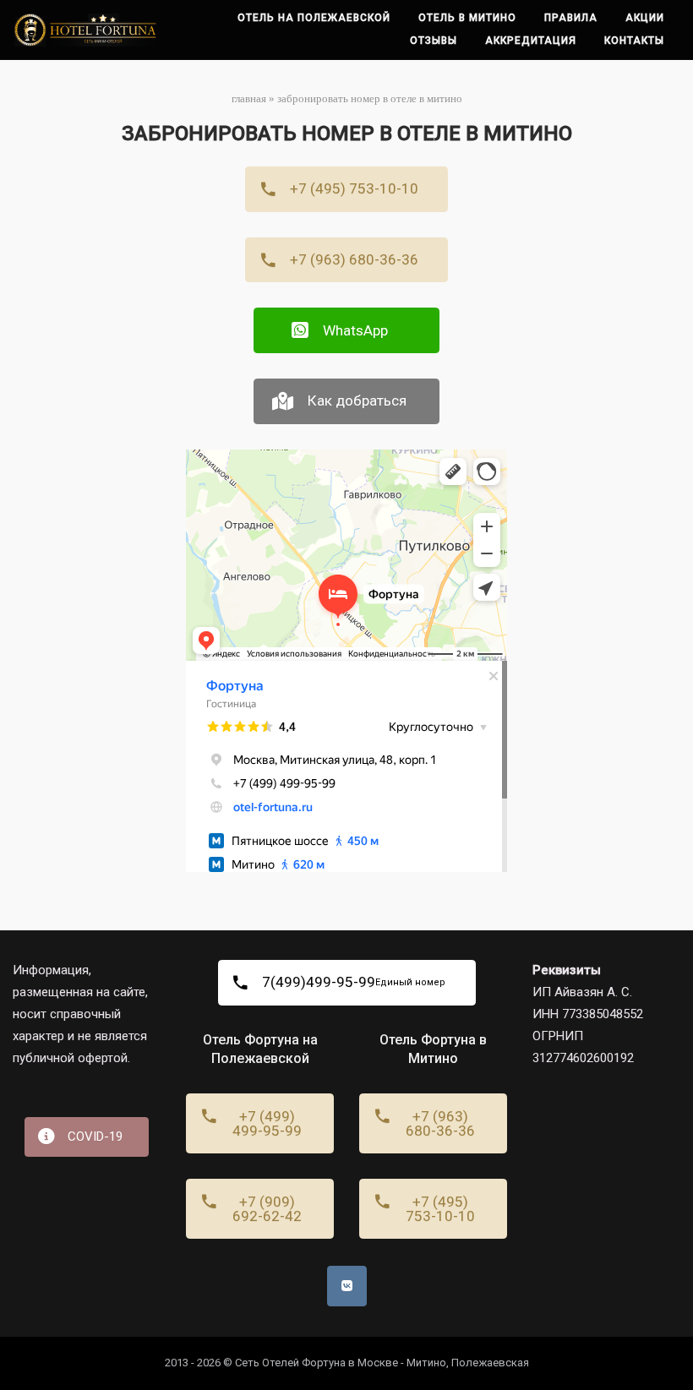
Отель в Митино (467, 18)
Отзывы (433, 40)
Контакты (634, 40)
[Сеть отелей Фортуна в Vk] (347, 1286)
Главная (249, 98)
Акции (644, 18)
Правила (571, 18)
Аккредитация (530, 40)
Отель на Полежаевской (313, 18)
